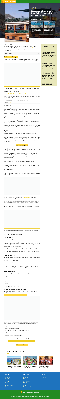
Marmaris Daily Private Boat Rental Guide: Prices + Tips (49, 30)
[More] (45, 40)
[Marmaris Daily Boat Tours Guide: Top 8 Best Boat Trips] (30, 360)
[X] (39, 40)
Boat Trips (36, 7)
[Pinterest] (41, 40)
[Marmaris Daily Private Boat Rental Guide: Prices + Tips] (49, 24)
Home (32, 7)
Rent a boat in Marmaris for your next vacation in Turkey (36, 30)
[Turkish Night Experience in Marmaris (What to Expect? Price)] (46, 360)
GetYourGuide (10, 102)
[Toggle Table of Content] (38, 53)
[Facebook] (37, 40)
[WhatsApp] (43, 40)
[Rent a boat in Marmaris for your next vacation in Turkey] (37, 24)
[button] (36, 2)
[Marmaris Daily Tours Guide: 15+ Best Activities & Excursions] (14, 360)
